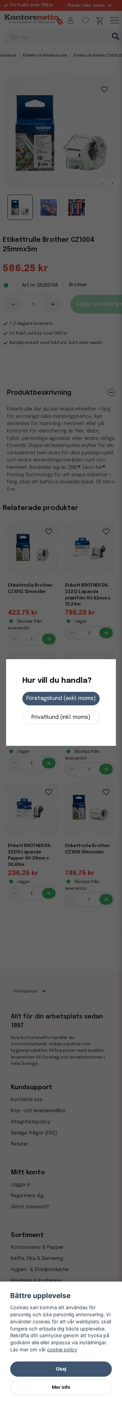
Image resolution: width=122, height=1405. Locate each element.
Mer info (61, 1387)
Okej (61, 1369)
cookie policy (62, 1349)
